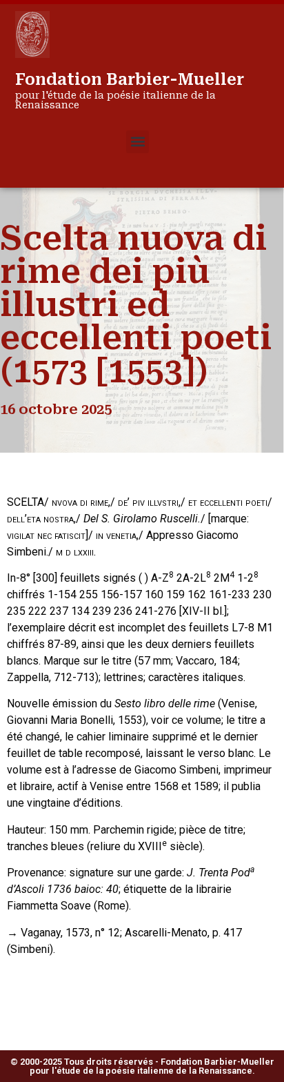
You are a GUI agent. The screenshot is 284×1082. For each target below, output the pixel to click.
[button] (137, 141)
